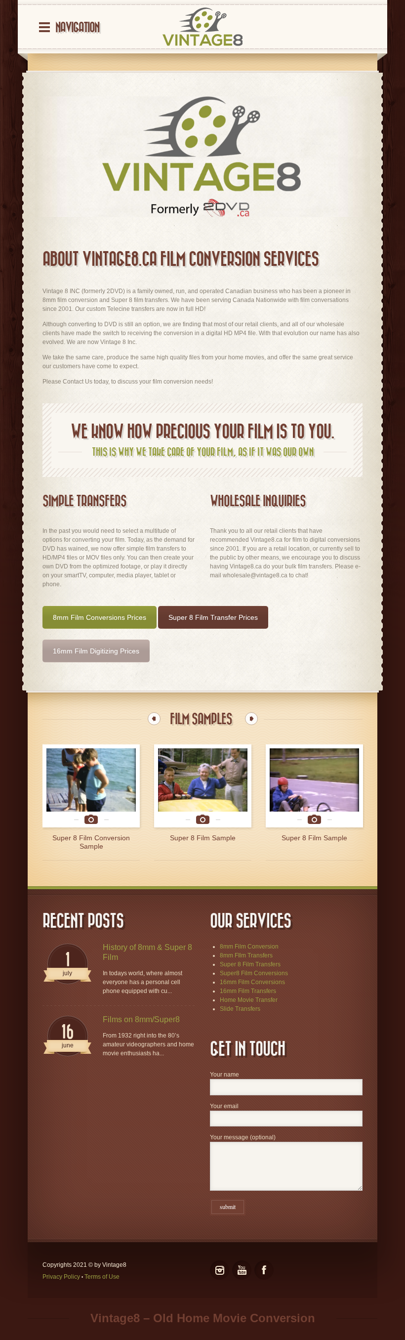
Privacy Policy (61, 1276)
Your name (224, 1074)
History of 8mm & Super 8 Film (147, 952)
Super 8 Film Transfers (250, 964)
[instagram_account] (219, 1270)
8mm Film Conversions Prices (99, 617)
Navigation (77, 27)
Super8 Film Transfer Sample (91, 838)
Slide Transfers (240, 1008)
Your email (224, 1106)
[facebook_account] (264, 1270)
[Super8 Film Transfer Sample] (91, 785)
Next (251, 718)
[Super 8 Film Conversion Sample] (314, 785)
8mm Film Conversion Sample (203, 838)
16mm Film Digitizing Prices (96, 651)
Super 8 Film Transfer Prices (213, 617)
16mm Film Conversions (252, 982)
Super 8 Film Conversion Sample (314, 842)
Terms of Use (102, 1276)
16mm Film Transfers (248, 991)
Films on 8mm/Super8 (141, 1019)
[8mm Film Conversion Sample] (202, 785)
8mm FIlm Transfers (246, 955)
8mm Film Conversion (249, 946)
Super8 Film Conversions (254, 973)
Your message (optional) (243, 1137)
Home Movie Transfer (249, 999)
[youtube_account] (241, 1270)
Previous (154, 718)
